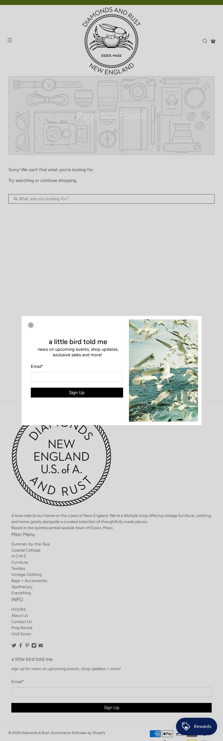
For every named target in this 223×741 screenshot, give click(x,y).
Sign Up (76, 392)
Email (37, 366)
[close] (31, 325)
